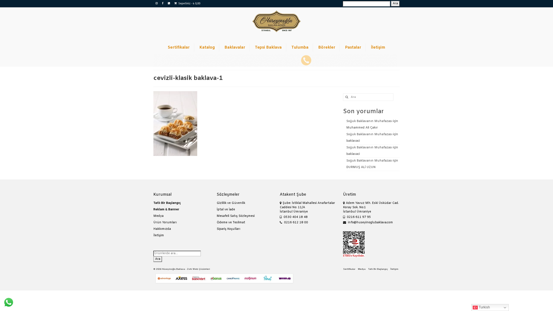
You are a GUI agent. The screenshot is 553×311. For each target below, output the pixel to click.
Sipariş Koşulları (228, 229)
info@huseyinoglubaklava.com (370, 223)
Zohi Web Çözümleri (198, 269)
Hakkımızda (162, 229)
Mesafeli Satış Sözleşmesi (236, 216)
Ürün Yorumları (165, 223)
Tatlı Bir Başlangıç (167, 203)
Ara (395, 4)
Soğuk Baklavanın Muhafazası (369, 121)
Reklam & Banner (166, 210)
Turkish (484, 307)
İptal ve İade (226, 210)
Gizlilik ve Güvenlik (231, 203)
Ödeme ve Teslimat (231, 223)
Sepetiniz (189, 3)
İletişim (158, 235)
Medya (158, 216)
